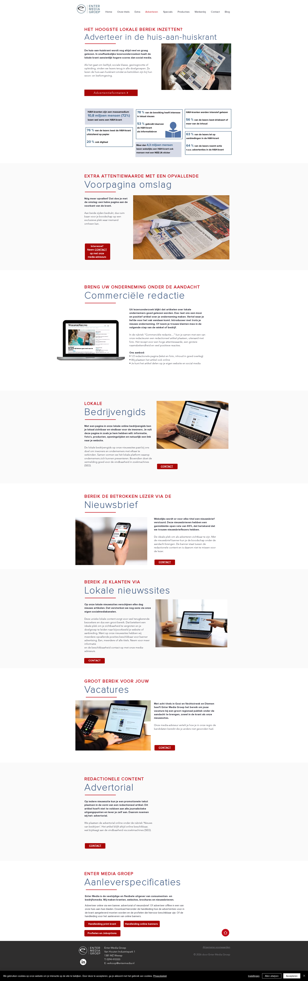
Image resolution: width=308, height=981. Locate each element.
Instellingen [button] (254, 975)
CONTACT (94, 660)
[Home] (225, 932)
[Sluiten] (304, 975)
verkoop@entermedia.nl (120, 963)
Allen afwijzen (272, 975)
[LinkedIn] (83, 962)
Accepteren (292, 975)
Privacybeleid (160, 975)
